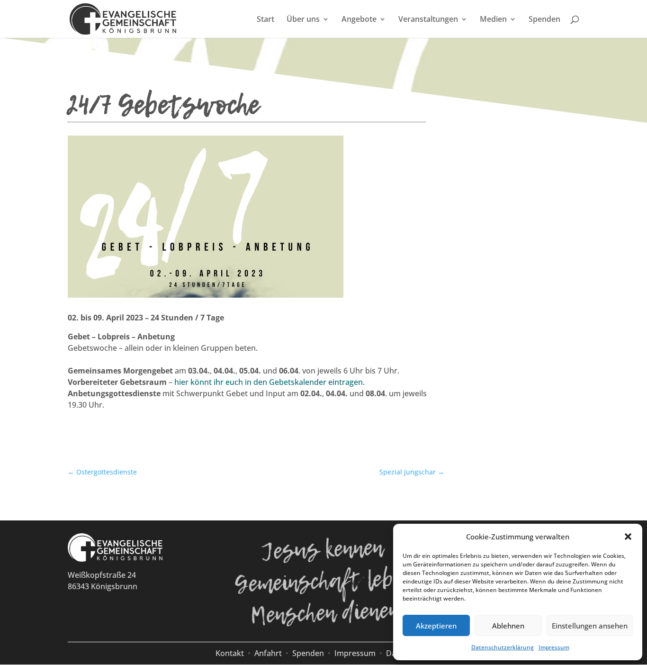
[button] (628, 536)
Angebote (359, 20)
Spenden (544, 20)
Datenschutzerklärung (502, 647)
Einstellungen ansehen (590, 625)
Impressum (554, 647)
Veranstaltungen (428, 20)
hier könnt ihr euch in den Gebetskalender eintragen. (269, 382)
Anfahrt (268, 653)
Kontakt (230, 653)
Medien (493, 20)
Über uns (303, 20)
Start (265, 20)
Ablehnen (508, 625)
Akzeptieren (436, 625)
